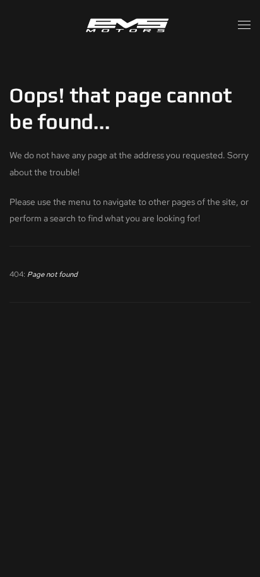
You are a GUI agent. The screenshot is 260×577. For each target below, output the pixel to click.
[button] (244, 25)
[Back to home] (130, 25)
